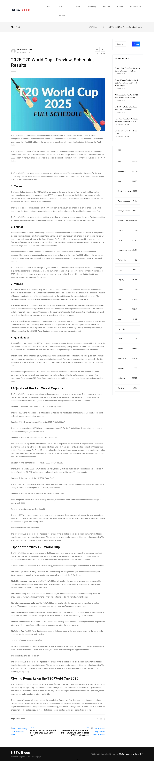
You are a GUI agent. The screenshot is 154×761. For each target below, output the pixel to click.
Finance (120, 6)
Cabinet (128, 230)
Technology (91, 6)
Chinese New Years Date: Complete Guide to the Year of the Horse (127, 69)
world (23, 719)
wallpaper (128, 378)
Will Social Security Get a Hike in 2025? (126, 132)
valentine (128, 368)
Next (87, 728)
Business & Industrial (128, 221)
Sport (128, 339)
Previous (33, 728)
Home (49, 6)
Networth (128, 329)
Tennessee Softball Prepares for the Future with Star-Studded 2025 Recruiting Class (74, 732)
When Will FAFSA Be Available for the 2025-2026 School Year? (43, 732)
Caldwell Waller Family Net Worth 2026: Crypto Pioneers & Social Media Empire (126, 83)
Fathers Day (128, 260)
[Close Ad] (77, 759)
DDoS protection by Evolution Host (131, 754)
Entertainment (135, 6)
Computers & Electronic (128, 250)
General (128, 290)
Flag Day (128, 280)
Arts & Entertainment (128, 191)
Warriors (128, 388)
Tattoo (128, 349)
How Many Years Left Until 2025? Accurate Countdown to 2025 (127, 120)
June (128, 299)
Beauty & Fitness (128, 211)
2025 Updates (62, 11)
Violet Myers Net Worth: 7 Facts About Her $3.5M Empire (126, 108)
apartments (128, 171)
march (128, 309)
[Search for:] (125, 44)
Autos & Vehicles (128, 201)
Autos (78, 6)
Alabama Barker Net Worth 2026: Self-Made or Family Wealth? (126, 96)
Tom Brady (128, 358)
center (128, 240)
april (128, 181)
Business (106, 6)
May (128, 319)
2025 (18, 719)
